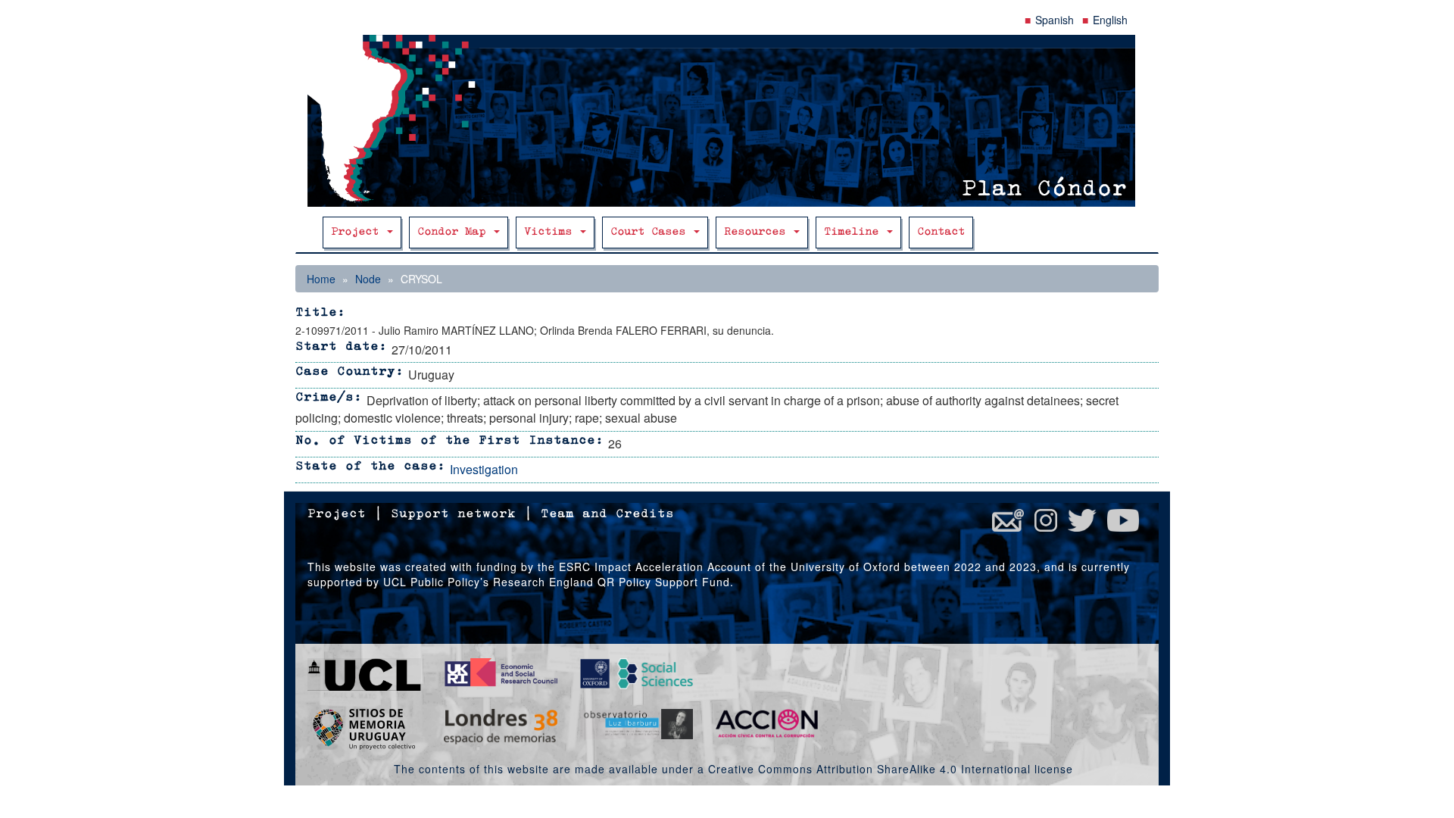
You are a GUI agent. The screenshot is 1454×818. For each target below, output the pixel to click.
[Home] (727, 121)
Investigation (484, 469)
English (1110, 19)
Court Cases (651, 232)
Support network (453, 514)
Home (321, 278)
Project (358, 232)
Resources (758, 232)
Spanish (1054, 19)
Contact (941, 232)
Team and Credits (607, 514)
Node (368, 278)
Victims (551, 232)
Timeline (854, 232)
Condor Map (454, 232)
